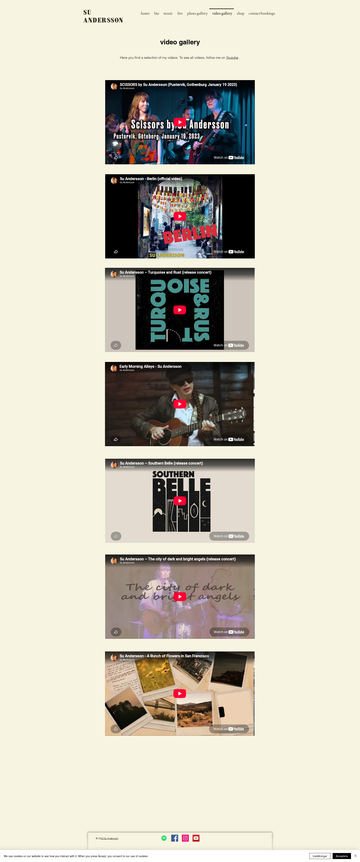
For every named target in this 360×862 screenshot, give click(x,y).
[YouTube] (196, 838)
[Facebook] (174, 838)
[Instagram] (185, 838)
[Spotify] (163, 838)
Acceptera (342, 856)
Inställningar (320, 856)
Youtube (232, 57)
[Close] (355, 856)
